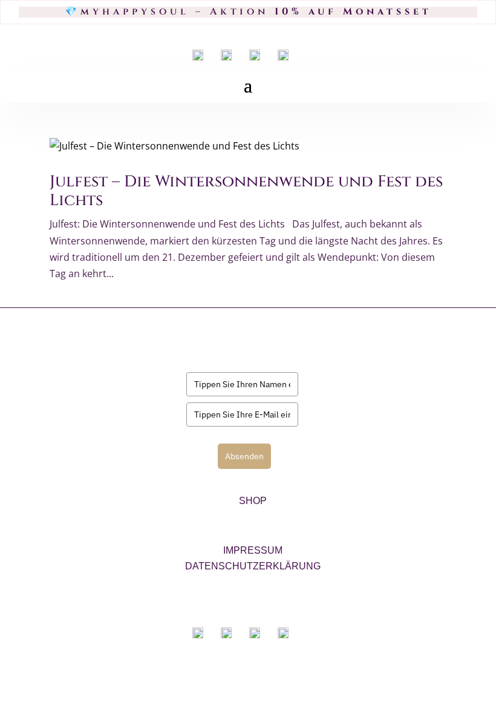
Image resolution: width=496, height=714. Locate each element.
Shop (253, 501)
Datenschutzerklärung (253, 566)
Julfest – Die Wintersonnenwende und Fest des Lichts (246, 191)
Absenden (244, 456)
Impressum (252, 550)
